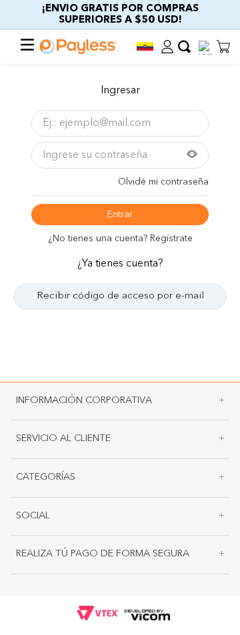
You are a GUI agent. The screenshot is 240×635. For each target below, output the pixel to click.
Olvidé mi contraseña (163, 182)
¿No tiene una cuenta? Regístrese (120, 238)
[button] (145, 46)
